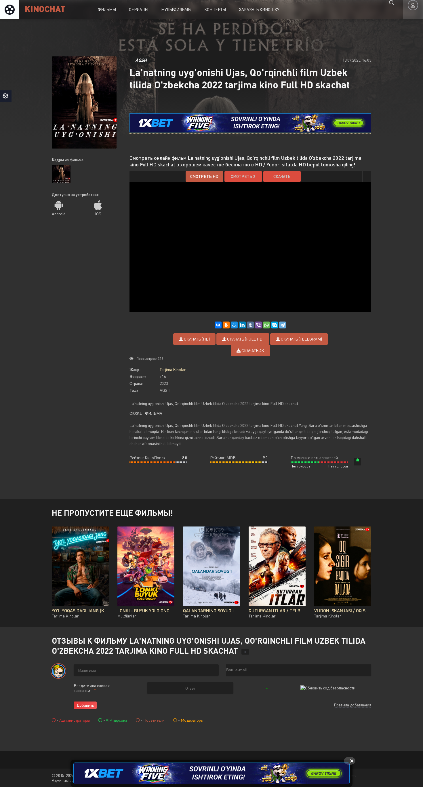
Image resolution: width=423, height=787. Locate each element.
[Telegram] (282, 325)
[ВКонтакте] (218, 325)
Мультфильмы (176, 9)
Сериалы (138, 9)
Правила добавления (352, 704)
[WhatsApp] (266, 325)
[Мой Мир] (234, 325)
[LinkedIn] (242, 325)
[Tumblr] (250, 325)
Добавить (85, 705)
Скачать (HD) (196, 339)
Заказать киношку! (260, 9)
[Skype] (274, 325)
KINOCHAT (45, 8)
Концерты (215, 9)
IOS (98, 213)
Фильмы (107, 9)
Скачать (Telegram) (301, 339)
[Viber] (258, 325)
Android (58, 213)
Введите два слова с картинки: (92, 688)
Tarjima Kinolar (173, 369)
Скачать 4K (252, 350)
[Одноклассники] (226, 325)
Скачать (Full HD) (245, 339)
